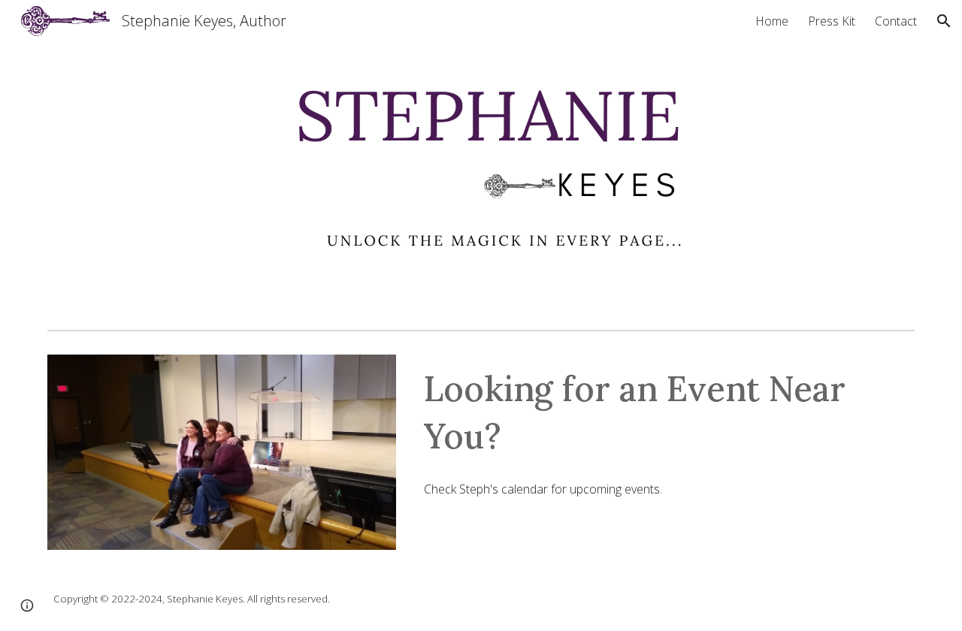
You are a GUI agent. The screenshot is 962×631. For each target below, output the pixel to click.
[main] (666, 412)
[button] (944, 21)
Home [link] (771, 21)
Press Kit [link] (831, 21)
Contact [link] (896, 21)
